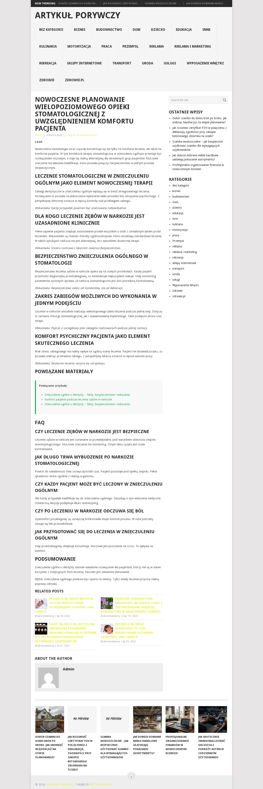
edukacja (184, 30)
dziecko (158, 30)
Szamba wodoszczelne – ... (163, 3)
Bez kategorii (51, 30)
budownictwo (109, 30)
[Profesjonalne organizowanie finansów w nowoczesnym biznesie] (180, 719)
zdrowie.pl (74, 80)
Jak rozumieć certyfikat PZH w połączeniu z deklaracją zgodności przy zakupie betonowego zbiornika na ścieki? (199, 132)
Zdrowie (46, 80)
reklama (156, 46)
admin (38, 135)
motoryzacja (79, 46)
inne (206, 30)
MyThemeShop (100, 784)
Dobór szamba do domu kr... (77, 3)
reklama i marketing (192, 46)
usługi (170, 63)
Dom (136, 30)
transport (121, 63)
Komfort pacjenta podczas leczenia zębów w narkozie (78, 399)
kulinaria (48, 46)
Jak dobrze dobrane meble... (205, 3)
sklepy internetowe (84, 63)
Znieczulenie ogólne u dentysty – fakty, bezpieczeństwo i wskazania (87, 394)
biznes (79, 30)
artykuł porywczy (77, 15)
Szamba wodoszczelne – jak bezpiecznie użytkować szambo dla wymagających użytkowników (197, 145)
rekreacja (47, 63)
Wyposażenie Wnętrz (205, 63)
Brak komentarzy (87, 135)
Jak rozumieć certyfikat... (121, 3)
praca (107, 46)
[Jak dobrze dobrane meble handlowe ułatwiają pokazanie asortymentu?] (147, 719)
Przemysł (130, 46)
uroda (147, 63)
